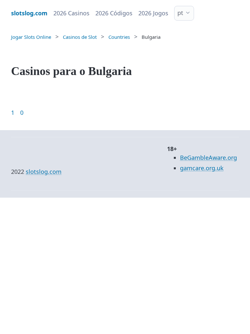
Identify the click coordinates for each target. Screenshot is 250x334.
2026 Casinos (71, 13)
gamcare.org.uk (202, 168)
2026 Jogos (153, 13)
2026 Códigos (113, 13)
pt (180, 13)
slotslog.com (44, 171)
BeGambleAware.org (208, 157)
